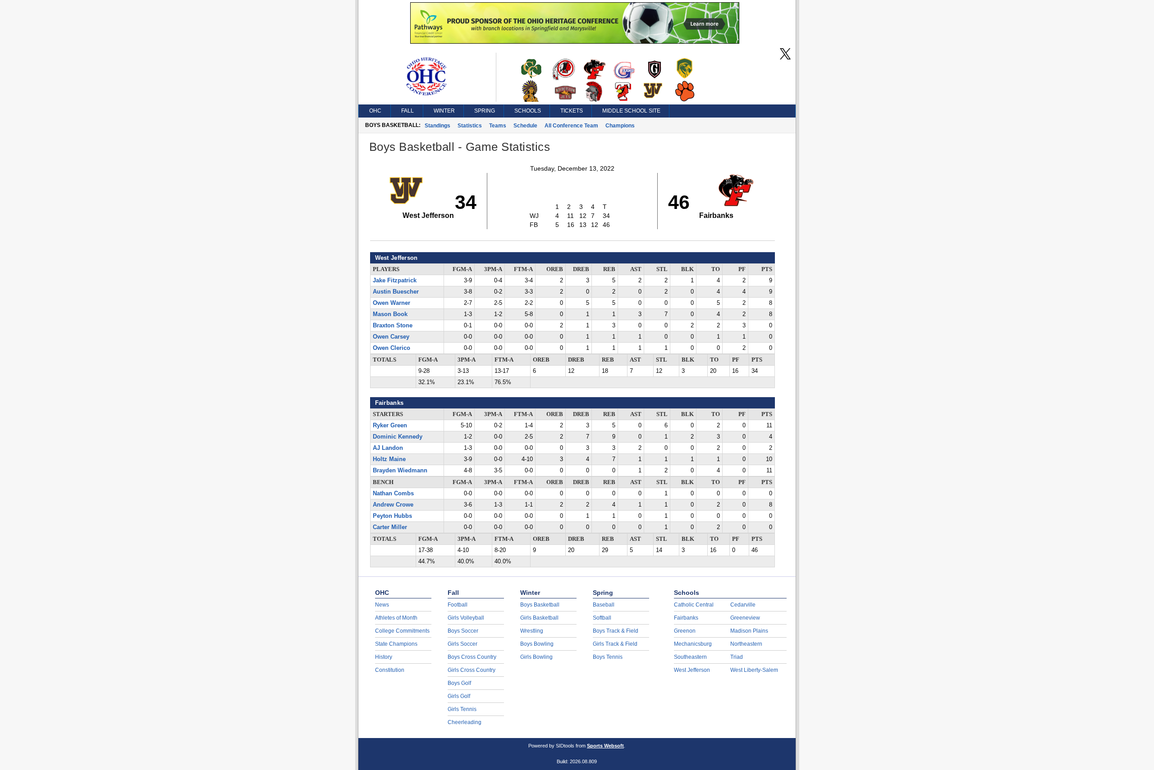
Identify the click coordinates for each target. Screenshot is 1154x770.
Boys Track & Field (615, 631)
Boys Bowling (537, 644)
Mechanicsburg (693, 644)
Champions (620, 125)
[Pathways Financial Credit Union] (574, 41)
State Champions (396, 644)
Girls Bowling (536, 657)
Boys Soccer (463, 631)
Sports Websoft (605, 745)
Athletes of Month (396, 618)
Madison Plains (749, 631)
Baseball (603, 605)
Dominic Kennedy (397, 437)
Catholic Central (694, 605)
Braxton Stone (392, 325)
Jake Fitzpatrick (395, 280)
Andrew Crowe (393, 505)
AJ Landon (388, 448)
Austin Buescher (396, 292)
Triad (736, 657)
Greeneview (745, 618)
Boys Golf (459, 683)
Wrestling (531, 631)
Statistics (470, 125)
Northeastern (746, 644)
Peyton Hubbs (392, 516)
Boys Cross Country (472, 657)
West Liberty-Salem (754, 670)
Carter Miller (390, 527)
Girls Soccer (462, 644)
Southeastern (690, 657)
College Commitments (402, 631)
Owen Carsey (391, 337)
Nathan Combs (393, 493)
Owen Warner (391, 303)
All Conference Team (571, 125)
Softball (602, 618)
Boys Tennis (608, 657)
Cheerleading (464, 722)
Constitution (389, 670)
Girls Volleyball (466, 618)
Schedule (525, 125)
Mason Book (390, 314)
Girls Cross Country (471, 670)
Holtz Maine (389, 459)
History (383, 657)
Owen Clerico (391, 348)
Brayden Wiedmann (400, 470)
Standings (437, 125)
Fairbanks (686, 618)
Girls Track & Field (615, 644)
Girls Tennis (462, 709)
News (382, 605)
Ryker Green (390, 425)
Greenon (685, 631)
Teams (497, 125)
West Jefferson (692, 670)
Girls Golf (459, 696)
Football (457, 605)
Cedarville (743, 605)
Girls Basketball (539, 618)
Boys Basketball (539, 605)
